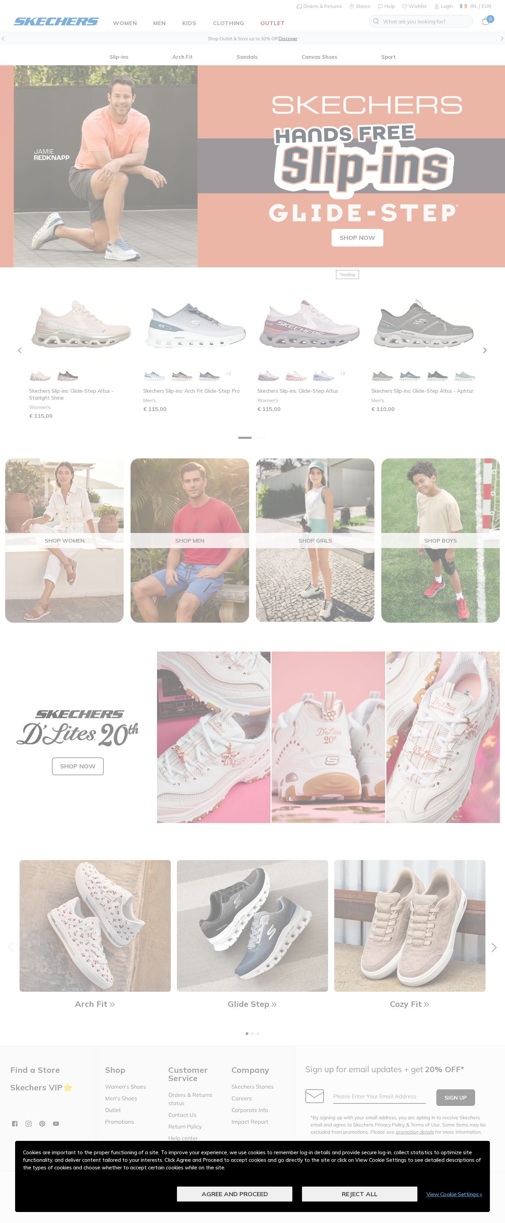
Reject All (360, 1194)
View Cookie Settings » (454, 1194)
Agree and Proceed (235, 1194)
